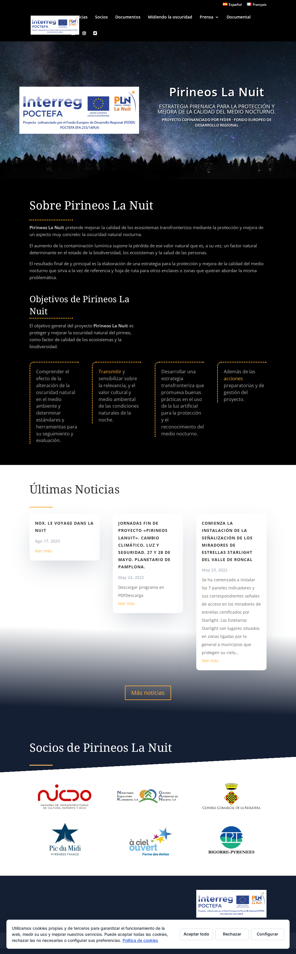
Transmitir (110, 371)
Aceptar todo (196, 933)
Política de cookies (140, 940)
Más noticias (148, 693)
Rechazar (232, 933)
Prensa (206, 17)
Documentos (127, 17)
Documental (239, 17)
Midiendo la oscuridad (170, 17)
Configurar (267, 933)
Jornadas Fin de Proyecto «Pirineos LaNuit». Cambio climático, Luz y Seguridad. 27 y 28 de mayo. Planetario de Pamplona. (144, 544)
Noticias (79, 17)
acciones (233, 378)
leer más (43, 551)
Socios (101, 17)
